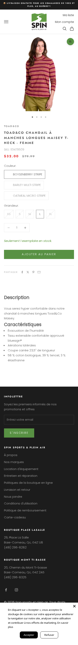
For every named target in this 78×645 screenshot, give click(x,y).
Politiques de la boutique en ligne (28, 483)
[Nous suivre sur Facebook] (6, 590)
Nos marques (14, 462)
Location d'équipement (21, 469)
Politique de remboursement (25, 510)
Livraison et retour (17, 490)
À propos (10, 455)
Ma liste (68, 15)
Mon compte (64, 22)
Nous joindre (13, 496)
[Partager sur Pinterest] (33, 272)
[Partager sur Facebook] (22, 272)
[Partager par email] (39, 272)
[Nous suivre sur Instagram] (16, 590)
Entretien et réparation (20, 476)
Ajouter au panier (39, 254)
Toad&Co (11, 126)
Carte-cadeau (15, 517)
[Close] (74, 606)
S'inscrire (19, 433)
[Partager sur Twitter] (27, 272)
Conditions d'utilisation (20, 503)
